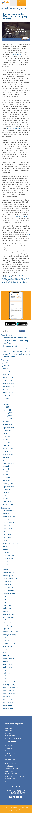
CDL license (7, 537)
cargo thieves (7, 528)
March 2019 (7, 481)
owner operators (23, 281)
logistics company (9, 614)
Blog (21, 797)
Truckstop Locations (11, 769)
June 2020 (6, 436)
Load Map (8, 731)
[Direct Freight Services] (5, 3)
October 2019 (7, 460)
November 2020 (8, 422)
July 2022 (6, 363)
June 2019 (6, 472)
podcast (5, 638)
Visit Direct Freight (16, 809)
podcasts (6, 640)
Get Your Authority (11, 774)
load (4, 596)
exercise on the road (10, 579)
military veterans (9, 620)
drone (4, 280)
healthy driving (8, 587)
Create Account (21, 3)
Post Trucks (9, 733)
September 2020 (8, 428)
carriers (10, 278)
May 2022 (6, 369)
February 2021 (8, 413)
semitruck (6, 652)
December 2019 (8, 454)
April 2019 (6, 478)
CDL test (5, 540)
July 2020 (6, 434)
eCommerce (22, 275)
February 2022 (8, 378)
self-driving (5, 282)
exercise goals (8, 576)
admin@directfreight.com (18, 793)
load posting (7, 605)
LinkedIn (17, 797)
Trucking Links (10, 766)
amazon (15, 277)
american (6, 514)
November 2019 (8, 457)
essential (6, 570)
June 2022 (6, 366)
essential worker (8, 573)
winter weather (8, 702)
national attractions (10, 623)
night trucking (7, 629)
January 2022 (7, 380)
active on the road (9, 511)
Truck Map (8, 748)
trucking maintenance (10, 688)
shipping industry (15, 282)
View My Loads (10, 753)
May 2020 (6, 439)
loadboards (7, 608)
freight (9, 281)
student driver (8, 664)
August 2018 (7, 490)
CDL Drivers (7, 534)
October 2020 (7, 425)
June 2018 (6, 495)
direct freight (24, 278)
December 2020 (8, 419)
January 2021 (7, 416)
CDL (4, 531)
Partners (8, 781)
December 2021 (8, 383)
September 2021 (8, 392)
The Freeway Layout (10, 346)
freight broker (7, 584)
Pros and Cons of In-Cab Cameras (15, 338)
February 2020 (8, 448)
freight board (7, 582)
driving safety (7, 561)
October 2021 (7, 389)
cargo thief (6, 525)
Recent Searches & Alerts (13, 738)
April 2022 (6, 372)
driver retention (8, 555)
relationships (7, 646)
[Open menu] (28, 3)
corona (5, 549)
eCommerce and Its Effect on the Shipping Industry (14, 16)
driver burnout (8, 552)
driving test (7, 564)
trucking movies (8, 691)
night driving (7, 626)
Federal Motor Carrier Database (15, 776)
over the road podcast (10, 632)
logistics (14, 281)
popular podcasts (9, 643)
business (6, 520)
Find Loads (8, 728)
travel (5, 670)
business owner (8, 523)
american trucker (9, 517)
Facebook (10, 797)
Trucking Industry (9, 685)
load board (6, 599)
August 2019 (7, 466)
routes (5, 649)
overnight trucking (9, 635)
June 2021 (6, 401)
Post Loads (8, 751)
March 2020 (7, 445)
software (6, 661)
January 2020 (7, 451)
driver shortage (8, 558)
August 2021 (7, 395)
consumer (16, 278)
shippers (6, 655)
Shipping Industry (7, 277)
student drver (7, 667)
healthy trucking (8, 590)
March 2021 (7, 410)
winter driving (7, 699)
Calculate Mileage (11, 763)
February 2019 (8, 484)
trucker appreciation (10, 682)
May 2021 (6, 404)
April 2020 (6, 442)
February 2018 (8, 504)
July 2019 (6, 469)
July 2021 (6, 398)
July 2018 (6, 493)
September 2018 (8, 487)
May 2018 (6, 498)
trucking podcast (9, 694)
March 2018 (7, 501)
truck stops (6, 679)
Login (13, 3)
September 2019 (8, 463)
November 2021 (8, 386)
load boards (7, 602)
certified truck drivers (10, 543)
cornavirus (6, 546)
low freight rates (8, 617)
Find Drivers (9, 771)
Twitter (13, 797)
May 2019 (6, 475)
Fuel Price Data (10, 779)
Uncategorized (8, 697)
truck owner (7, 676)
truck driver (7, 673)
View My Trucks (10, 736)
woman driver (8, 705)
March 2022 (7, 375)
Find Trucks (9, 746)
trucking (24, 282)
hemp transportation (10, 593)
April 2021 (6, 407)
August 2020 (7, 431)
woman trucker (8, 708)
